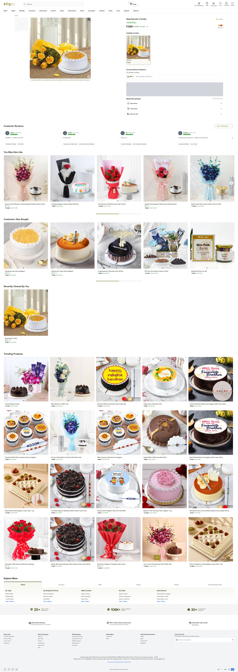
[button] (6, 11)
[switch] (220, 25)
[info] (147, 27)
